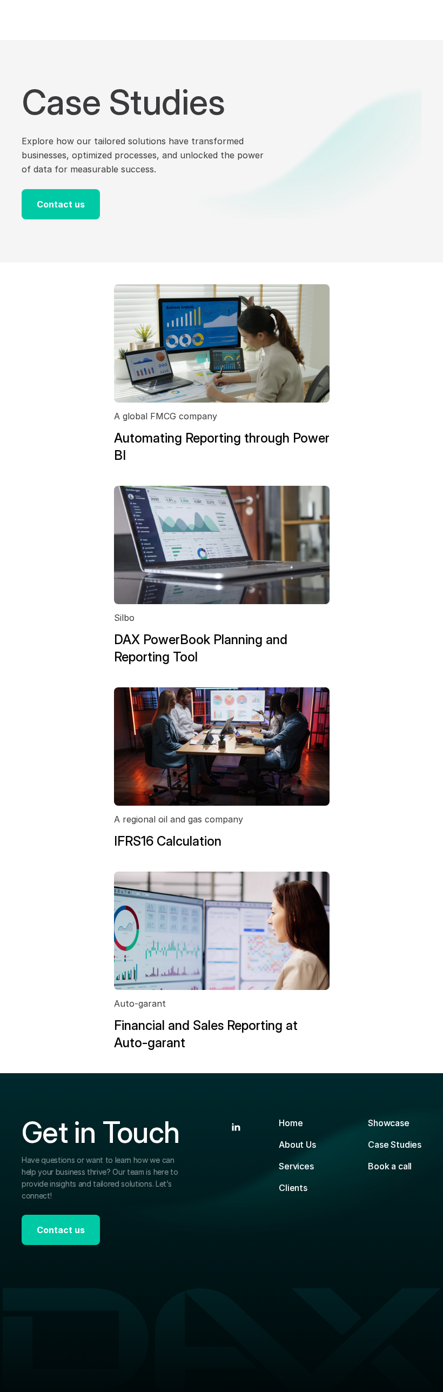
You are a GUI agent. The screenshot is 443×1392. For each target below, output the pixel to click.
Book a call (390, 1166)
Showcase (389, 1122)
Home (291, 1122)
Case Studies (394, 1144)
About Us (297, 1144)
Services (296, 1166)
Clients (293, 1187)
